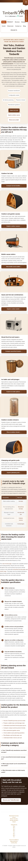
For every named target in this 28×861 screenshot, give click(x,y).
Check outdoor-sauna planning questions (13, 732)
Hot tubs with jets (14, 820)
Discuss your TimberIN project (11, 800)
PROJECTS (14, 30)
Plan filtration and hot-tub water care (12, 735)
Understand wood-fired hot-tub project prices (14, 725)
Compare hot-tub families (14, 185)
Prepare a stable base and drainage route (14, 723)
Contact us (18, 26)
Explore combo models (14, 309)
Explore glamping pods (14, 472)
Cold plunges (20, 523)
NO (14, 835)
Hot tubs (21, 501)
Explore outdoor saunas (14, 115)
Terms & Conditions (13, 839)
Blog (24, 26)
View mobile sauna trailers (14, 266)
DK (13, 830)
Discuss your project (14, 119)
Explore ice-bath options (14, 391)
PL (14, 836)
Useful (4, 26)
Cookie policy (14, 842)
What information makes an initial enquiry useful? (13, 771)
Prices (13, 817)
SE (13, 833)
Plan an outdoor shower (14, 432)
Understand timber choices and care (12, 737)
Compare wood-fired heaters (14, 351)
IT (13, 832)
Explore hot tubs (14, 110)
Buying (23, 22)
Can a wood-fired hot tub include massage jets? (13, 758)
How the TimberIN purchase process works (14, 720)
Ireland (14, 821)
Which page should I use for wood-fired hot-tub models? (13, 764)
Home (3, 22)
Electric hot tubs (13, 818)
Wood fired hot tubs (13, 815)
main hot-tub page (6, 563)
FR (13, 826)
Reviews (17, 22)
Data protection (13, 841)
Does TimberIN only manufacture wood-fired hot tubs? (13, 751)
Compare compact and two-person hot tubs (14, 728)
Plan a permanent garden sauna (11, 730)
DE (13, 827)
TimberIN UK (14, 824)
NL (13, 829)
